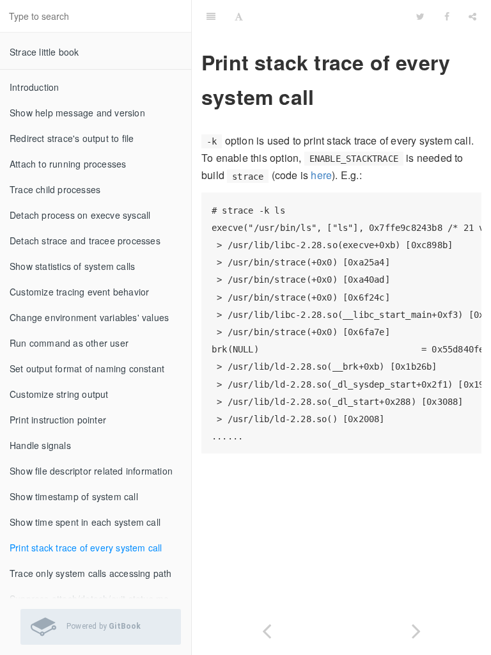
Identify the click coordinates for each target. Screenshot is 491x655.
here (321, 175)
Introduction (34, 87)
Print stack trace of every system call (86, 547)
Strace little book (44, 51)
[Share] (472, 16)
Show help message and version (77, 112)
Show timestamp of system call (74, 496)
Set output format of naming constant (87, 368)
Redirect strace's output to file (72, 138)
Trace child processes (55, 189)
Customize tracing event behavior (79, 291)
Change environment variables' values (89, 317)
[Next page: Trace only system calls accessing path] (416, 628)
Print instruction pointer (58, 419)
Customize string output (59, 394)
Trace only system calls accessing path (91, 573)
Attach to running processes (68, 163)
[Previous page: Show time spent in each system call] (266, 628)
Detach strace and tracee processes (85, 240)
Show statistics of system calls (72, 266)
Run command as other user (69, 342)
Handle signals (40, 445)
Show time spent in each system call (85, 522)
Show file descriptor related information (91, 470)
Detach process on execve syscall (80, 215)
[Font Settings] (239, 16)
